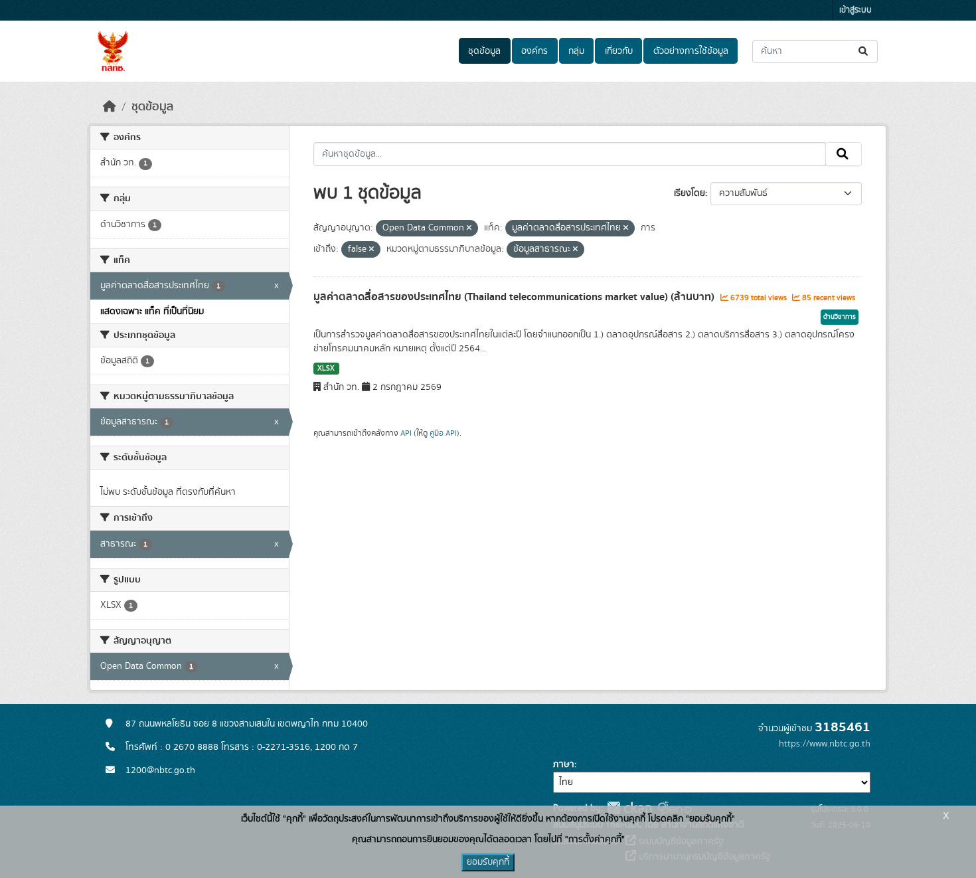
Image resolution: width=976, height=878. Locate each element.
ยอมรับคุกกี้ (488, 862)
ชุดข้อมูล (484, 51)
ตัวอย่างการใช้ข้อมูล (690, 51)
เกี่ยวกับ (619, 51)
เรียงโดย (689, 193)
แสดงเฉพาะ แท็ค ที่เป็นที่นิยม (152, 311)
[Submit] (864, 51)
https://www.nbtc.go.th (824, 743)
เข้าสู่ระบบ (855, 10)
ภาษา (563, 764)
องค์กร (534, 51)
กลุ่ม (576, 51)
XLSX (326, 368)
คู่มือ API (443, 433)
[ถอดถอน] (469, 228)
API (406, 433)
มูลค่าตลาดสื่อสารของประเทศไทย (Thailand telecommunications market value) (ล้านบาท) (515, 297)
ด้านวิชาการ (839, 316)
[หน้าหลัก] (109, 107)
